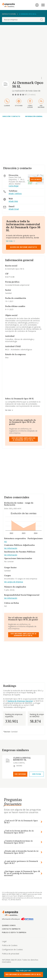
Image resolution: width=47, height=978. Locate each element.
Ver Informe (20, 774)
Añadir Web (13, 201)
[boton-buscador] (41, 19)
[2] (16, 95)
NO (5, 542)
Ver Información (10, 548)
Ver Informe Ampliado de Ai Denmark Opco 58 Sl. (23, 439)
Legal (4, 941)
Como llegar (14, 186)
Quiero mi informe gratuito (23, 247)
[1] (13, 95)
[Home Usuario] (37, 5)
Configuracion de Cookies (12, 949)
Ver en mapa (36, 179)
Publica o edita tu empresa (14, 932)
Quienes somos (9, 925)
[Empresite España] (9, 5)
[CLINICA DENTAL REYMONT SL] (7, 760)
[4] (21, 95)
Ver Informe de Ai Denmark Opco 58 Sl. (24, 974)
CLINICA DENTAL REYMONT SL (22, 759)
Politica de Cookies (9, 945)
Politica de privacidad (10, 953)
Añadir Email (14, 209)
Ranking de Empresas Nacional (20, 701)
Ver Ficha (36, 774)
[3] (18, 95)
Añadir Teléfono (15, 194)
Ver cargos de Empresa (13, 582)
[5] (23, 95)
